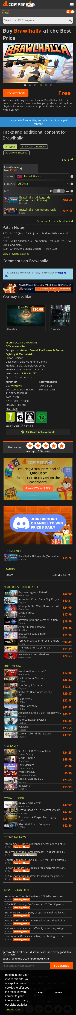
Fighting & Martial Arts (19, 354)
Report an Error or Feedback (54, 221)
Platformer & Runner (52, 350)
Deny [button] (39, 992)
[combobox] (42, 176)
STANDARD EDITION (34, 146)
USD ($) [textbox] (23, 184)
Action (24, 350)
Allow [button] (58, 992)
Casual (34, 350)
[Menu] (71, 5)
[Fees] (59, 191)
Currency (9, 184)
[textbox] (29, 176)
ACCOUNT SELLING (16, 152)
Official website (15, 93)
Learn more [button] (13, 1009)
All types (10, 146)
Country (8, 176)
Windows (16, 385)
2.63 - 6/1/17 (29, 373)
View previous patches (16, 253)
